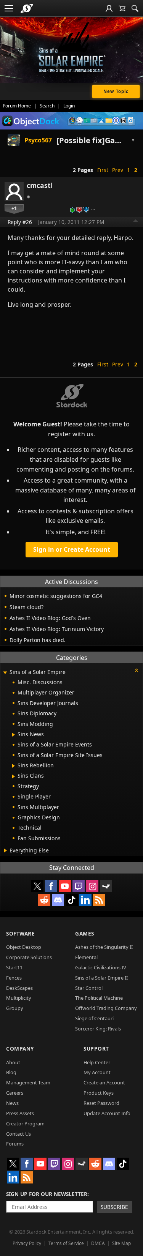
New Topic (116, 91)
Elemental (86, 957)
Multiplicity (18, 997)
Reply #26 (20, 222)
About (13, 1062)
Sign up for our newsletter (46, 1194)
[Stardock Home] (27, 8)
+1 (14, 208)
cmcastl (40, 185)
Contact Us (18, 1133)
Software (20, 933)
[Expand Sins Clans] (13, 776)
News (12, 1103)
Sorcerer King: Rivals (98, 1028)
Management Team (28, 1082)
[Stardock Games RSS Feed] (99, 900)
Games (84, 933)
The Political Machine (99, 997)
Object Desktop (23, 947)
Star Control (89, 988)
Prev (117, 170)
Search (47, 106)
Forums (15, 1143)
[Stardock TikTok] (72, 900)
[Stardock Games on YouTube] (65, 886)
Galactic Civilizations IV (100, 967)
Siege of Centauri (94, 1018)
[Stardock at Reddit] (44, 900)
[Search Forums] (135, 8)
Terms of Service (66, 1243)
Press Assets (20, 1113)
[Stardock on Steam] (106, 886)
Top (135, 221)
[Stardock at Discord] (58, 900)
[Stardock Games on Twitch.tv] (78, 886)
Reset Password (101, 1103)
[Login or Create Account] (109, 8)
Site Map (121, 1243)
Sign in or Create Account (71, 549)
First (102, 170)
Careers (14, 1092)
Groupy (14, 1008)
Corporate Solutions (29, 957)
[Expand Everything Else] (5, 850)
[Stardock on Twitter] (37, 886)
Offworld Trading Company (106, 1008)
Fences (14, 977)
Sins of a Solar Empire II (101, 977)
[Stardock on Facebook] (51, 886)
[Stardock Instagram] (92, 886)
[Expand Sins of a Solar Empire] (5, 672)
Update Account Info (107, 1113)
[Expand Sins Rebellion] (13, 766)
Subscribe (114, 1206)
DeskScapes (19, 988)
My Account (97, 1072)
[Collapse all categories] (136, 670)
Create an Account (104, 1082)
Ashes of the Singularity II (104, 947)
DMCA (98, 1243)
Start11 (14, 967)
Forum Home (17, 106)
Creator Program (25, 1123)
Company (20, 1048)
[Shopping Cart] (122, 8)
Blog (11, 1072)
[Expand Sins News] (13, 735)
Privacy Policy (27, 1243)
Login (69, 106)
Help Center (97, 1062)
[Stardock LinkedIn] (85, 900)
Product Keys (99, 1092)
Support (96, 1048)
